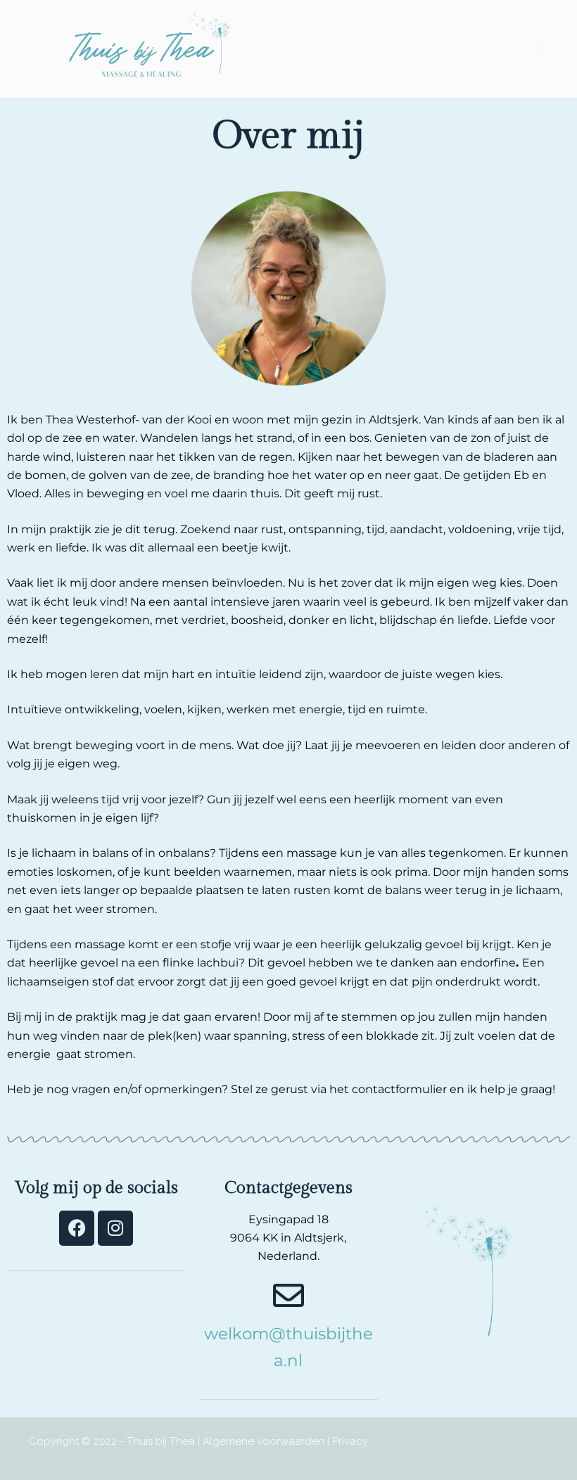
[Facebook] (76, 1228)
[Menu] (541, 49)
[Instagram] (115, 1228)
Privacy (350, 1441)
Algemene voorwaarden (263, 1441)
